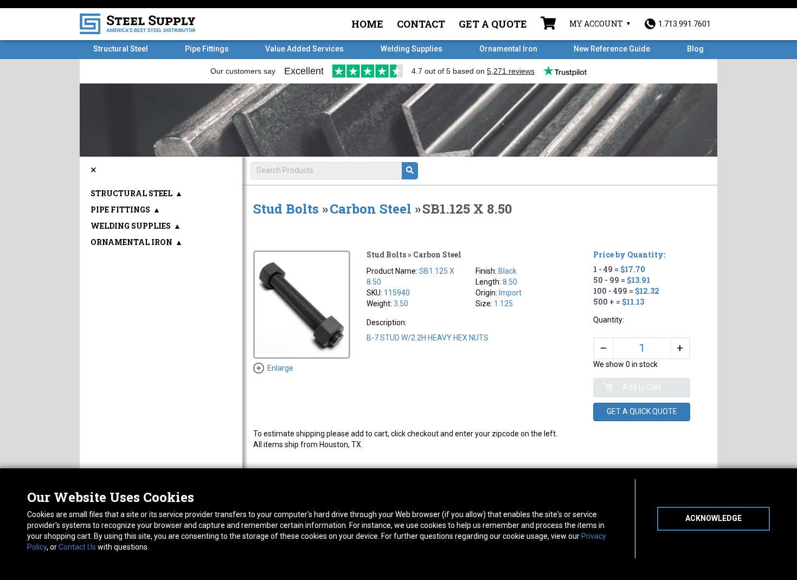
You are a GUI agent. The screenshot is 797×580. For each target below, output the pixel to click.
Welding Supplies (411, 48)
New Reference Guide (612, 48)
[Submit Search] (410, 170)
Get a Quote (493, 23)
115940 (397, 292)
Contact (421, 23)
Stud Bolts (286, 208)
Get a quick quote (642, 411)
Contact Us (77, 547)
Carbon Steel (371, 208)
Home (367, 23)
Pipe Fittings (207, 48)
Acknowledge (713, 518)
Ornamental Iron (508, 48)
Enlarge (280, 368)
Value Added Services (304, 48)
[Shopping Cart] (548, 24)
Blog (695, 48)
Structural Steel (120, 48)
